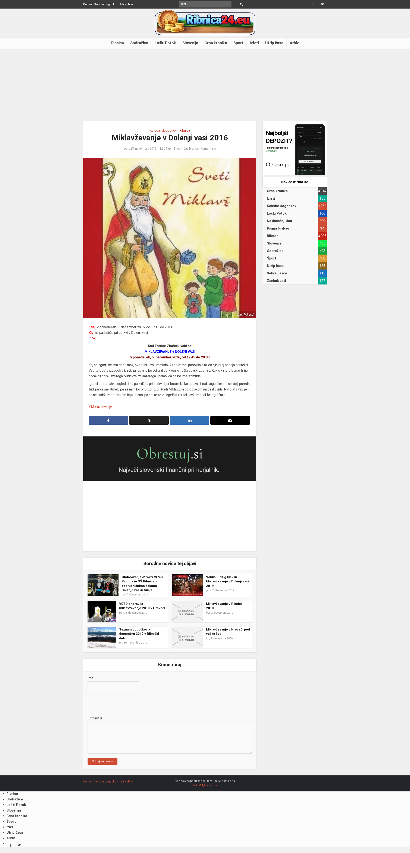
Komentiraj (208, 148)
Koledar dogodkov (106, 4)
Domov (87, 4)
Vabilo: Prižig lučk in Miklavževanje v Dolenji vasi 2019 (227, 581)
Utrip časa (274, 43)
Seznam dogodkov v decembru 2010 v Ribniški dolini (139, 634)
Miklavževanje (101, 407)
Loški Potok (165, 43)
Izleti (254, 43)
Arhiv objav (126, 4)
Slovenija (190, 43)
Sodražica (139, 43)
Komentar (95, 718)
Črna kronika (216, 43)
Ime (90, 678)
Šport (238, 43)
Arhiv (294, 43)
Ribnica (117, 43)
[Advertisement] (205, 85)
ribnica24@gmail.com (205, 785)
